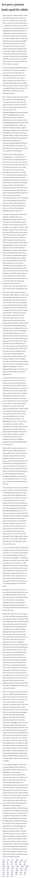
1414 (25, 862)
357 (8, 870)
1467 (17, 866)
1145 (4, 860)
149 (12, 874)
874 (12, 872)
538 (3, 864)
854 (12, 876)
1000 (16, 862)
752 (8, 864)
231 (21, 874)
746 (24, 864)
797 (8, 876)
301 (20, 864)
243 (11, 862)
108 (21, 872)
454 (17, 868)
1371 (13, 868)
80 (7, 862)
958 (3, 862)
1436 (16, 872)
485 (26, 868)
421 (25, 874)
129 (8, 872)
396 (3, 876)
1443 (22, 866)
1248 (27, 866)
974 (3, 870)
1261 (17, 860)
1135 (22, 868)
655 (3, 872)
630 (12, 864)
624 (25, 872)
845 (21, 870)
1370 (12, 870)
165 (16, 864)
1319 (21, 860)
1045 (8, 868)
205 (8, 874)
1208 (17, 870)
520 (20, 862)
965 (3, 868)
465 (25, 870)
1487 (16, 874)
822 (8, 866)
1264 (4, 866)
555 (3, 874)
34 (25, 860)
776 (12, 860)
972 (8, 860)
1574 (13, 866)
